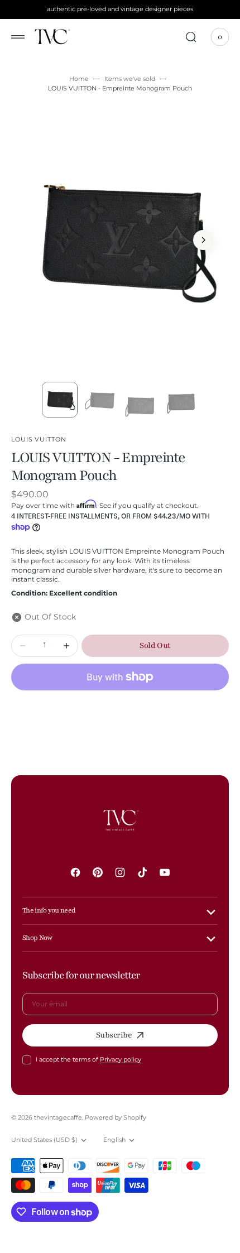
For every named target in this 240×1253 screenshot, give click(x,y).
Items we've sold (129, 79)
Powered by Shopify (115, 1117)
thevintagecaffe (58, 1117)
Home (79, 79)
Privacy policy (120, 1059)
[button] (18, 37)
